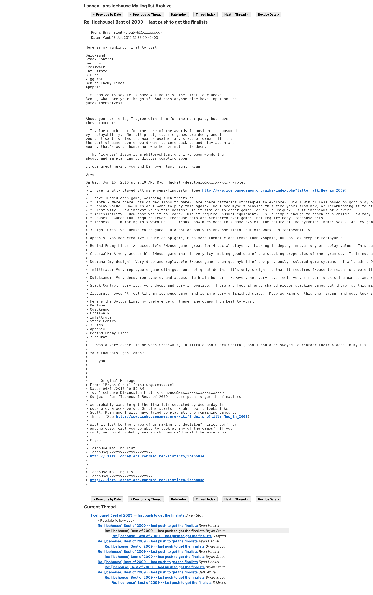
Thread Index (205, 14)
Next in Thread (235, 14)
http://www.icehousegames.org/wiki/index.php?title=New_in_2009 (182, 416)
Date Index (178, 14)
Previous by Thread (147, 14)
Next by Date (267, 14)
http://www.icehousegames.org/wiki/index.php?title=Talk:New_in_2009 (273, 190)
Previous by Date (108, 14)
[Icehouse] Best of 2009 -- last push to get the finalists (137, 515)
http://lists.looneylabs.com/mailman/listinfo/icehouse (147, 456)
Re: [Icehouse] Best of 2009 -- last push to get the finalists (148, 525)
